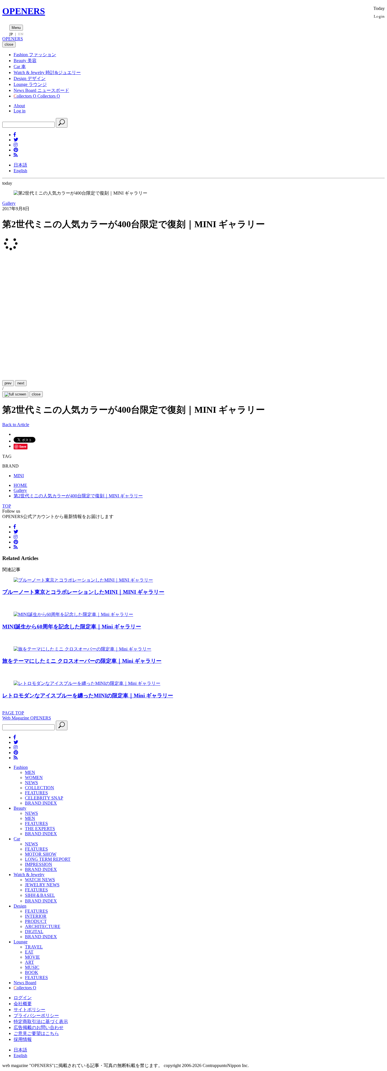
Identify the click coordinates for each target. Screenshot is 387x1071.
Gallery (9, 203)
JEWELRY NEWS (42, 884)
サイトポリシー (29, 1009)
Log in (19, 110)
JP (11, 34)
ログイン (23, 997)
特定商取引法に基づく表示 (41, 1021)
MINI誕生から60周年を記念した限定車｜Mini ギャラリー (71, 627)
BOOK (31, 972)
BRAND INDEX (41, 803)
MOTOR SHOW (40, 854)
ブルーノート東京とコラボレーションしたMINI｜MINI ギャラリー (83, 592)
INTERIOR (35, 916)
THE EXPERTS (40, 828)
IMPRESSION (38, 864)
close (36, 394)
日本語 (20, 165)
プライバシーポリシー (36, 1015)
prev (8, 383)
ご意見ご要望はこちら (36, 1033)
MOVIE (32, 957)
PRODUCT (36, 921)
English (20, 170)
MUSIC (32, 967)
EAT (29, 952)
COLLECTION (39, 787)
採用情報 (23, 1039)
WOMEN (34, 777)
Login (379, 16)
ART (29, 962)
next (20, 383)
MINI (19, 475)
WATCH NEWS (40, 879)
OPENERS (23, 11)
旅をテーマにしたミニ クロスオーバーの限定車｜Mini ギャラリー (81, 661)
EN (20, 34)
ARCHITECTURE (42, 926)
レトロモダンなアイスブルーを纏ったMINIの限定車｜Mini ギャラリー (87, 695)
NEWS (31, 782)
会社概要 (23, 1003)
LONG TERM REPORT (48, 859)
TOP (6, 506)
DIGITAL (34, 931)
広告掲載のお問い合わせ (38, 1027)
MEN (30, 772)
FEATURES (36, 792)
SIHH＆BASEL (40, 895)
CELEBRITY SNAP (44, 798)
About (19, 105)
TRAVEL (34, 946)
